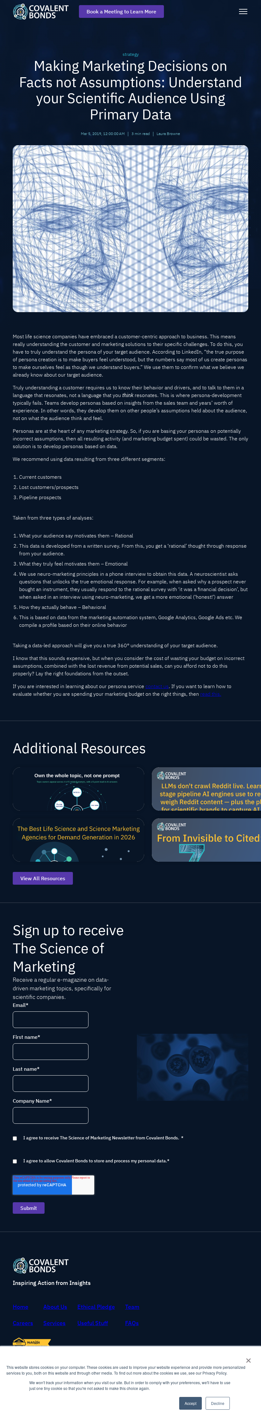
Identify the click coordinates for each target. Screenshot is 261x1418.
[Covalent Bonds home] (43, 11)
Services (54, 1323)
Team (132, 1306)
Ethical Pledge (96, 1306)
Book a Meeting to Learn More (121, 11)
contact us (157, 686)
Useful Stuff (92, 1323)
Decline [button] (217, 1403)
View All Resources (42, 878)
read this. (210, 694)
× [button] (248, 1358)
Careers (23, 1323)
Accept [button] (190, 1403)
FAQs (132, 1323)
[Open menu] (243, 11)
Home (20, 1306)
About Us (55, 1306)
